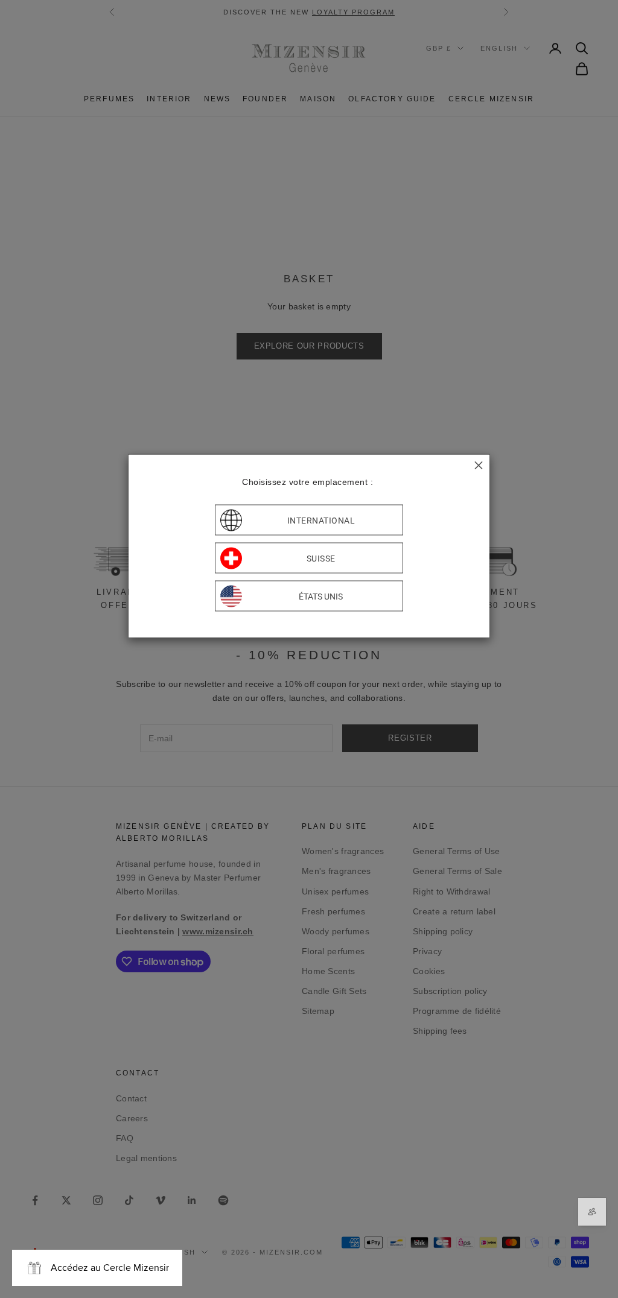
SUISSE (321, 558)
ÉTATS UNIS (321, 596)
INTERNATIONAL (321, 520)
